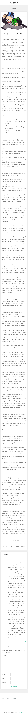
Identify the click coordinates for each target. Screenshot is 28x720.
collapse (11, 546)
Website (4, 682)
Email (3, 678)
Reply (25, 641)
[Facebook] (15, 541)
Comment (4, 655)
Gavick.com (21, 712)
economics (22, 546)
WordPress (19, 714)
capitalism (7, 546)
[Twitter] (13, 541)
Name (4, 674)
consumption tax (16, 546)
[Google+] (18, 541)
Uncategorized (16, 37)
